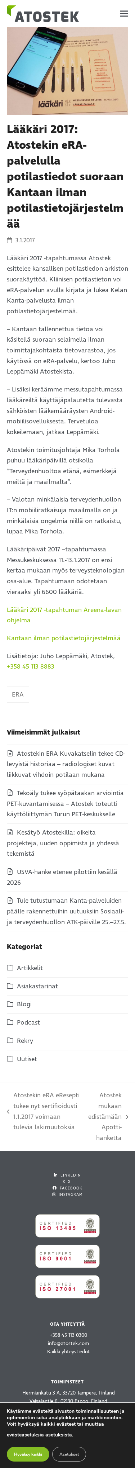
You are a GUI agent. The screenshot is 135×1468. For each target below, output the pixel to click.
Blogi (24, 1004)
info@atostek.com (68, 1343)
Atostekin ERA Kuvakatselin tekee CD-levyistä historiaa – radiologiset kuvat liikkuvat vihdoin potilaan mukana (66, 764)
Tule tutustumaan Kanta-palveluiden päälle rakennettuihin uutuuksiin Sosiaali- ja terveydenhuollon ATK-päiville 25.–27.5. (66, 911)
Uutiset (27, 1059)
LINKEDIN (70, 1175)
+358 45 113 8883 (30, 666)
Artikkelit (30, 968)
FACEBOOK (70, 1188)
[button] (124, 14)
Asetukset (69, 1454)
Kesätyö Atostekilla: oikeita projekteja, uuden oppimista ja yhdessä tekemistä (63, 843)
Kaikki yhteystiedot (68, 1351)
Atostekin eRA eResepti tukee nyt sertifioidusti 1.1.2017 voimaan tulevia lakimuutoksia (43, 1111)
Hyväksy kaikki (28, 1454)
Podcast (28, 1022)
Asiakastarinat (37, 986)
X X (67, 1181)
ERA (18, 694)
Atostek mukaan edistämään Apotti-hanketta (105, 1116)
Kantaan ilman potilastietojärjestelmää (64, 638)
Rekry (25, 1040)
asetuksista (58, 1434)
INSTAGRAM (70, 1194)
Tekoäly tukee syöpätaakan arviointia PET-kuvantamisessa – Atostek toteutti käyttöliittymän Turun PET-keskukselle (65, 804)
